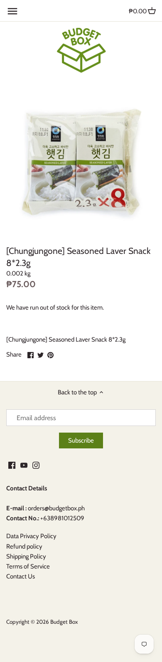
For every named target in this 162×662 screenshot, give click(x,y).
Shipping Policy (26, 556)
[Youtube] (23, 464)
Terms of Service (28, 566)
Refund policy (24, 546)
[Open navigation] (12, 11)
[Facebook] (11, 464)
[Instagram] (35, 464)
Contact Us (20, 576)
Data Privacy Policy (31, 536)
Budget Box (64, 621)
